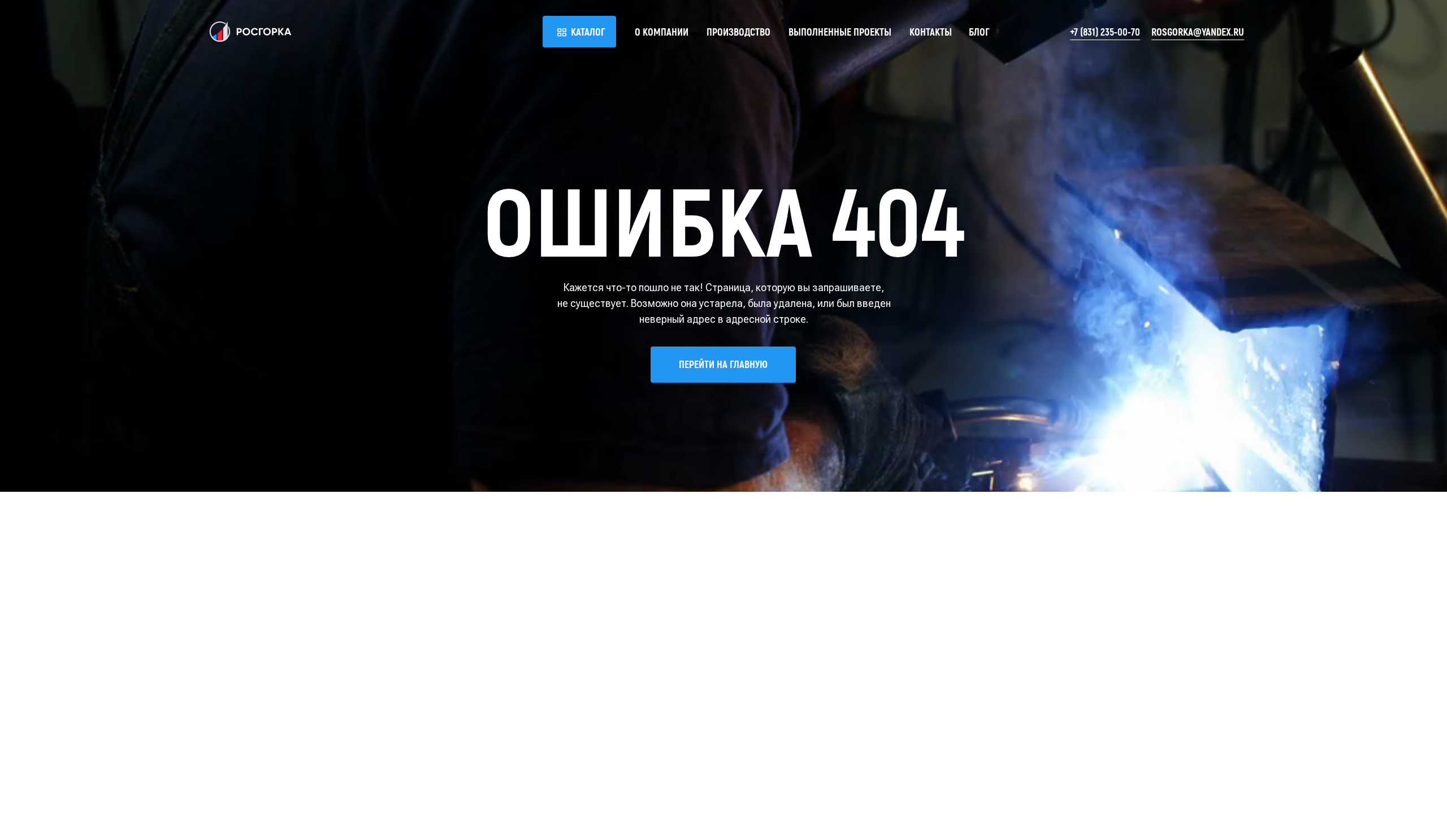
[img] (250, 31)
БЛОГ (979, 31)
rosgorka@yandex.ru (1197, 31)
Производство (738, 31)
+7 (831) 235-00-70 (1105, 31)
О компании (661, 31)
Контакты (930, 31)
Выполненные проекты (840, 31)
